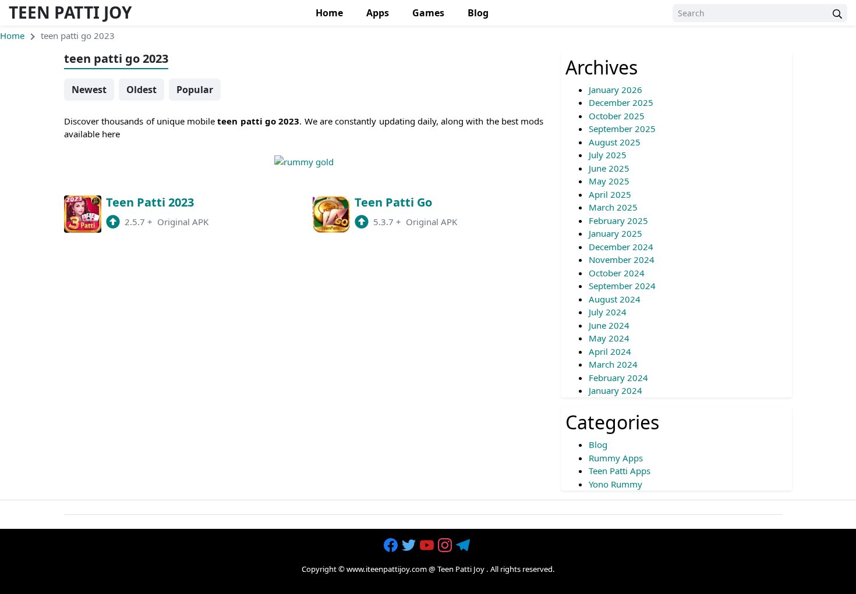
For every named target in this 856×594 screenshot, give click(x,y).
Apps (377, 12)
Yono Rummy (615, 484)
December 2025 (621, 102)
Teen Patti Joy (70, 12)
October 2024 (617, 273)
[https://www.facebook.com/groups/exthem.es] (392, 545)
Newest (89, 89)
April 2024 (610, 351)
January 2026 (615, 89)
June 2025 (609, 168)
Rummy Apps (616, 458)
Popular (194, 89)
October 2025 (617, 116)
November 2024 (622, 259)
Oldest (141, 89)
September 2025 (622, 128)
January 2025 (615, 233)
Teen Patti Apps (619, 470)
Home (329, 12)
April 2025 (610, 194)
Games (428, 12)
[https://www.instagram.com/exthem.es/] (446, 545)
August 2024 (615, 299)
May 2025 (609, 181)
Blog (478, 12)
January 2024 (615, 390)
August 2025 (615, 142)
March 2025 (613, 207)
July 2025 (608, 155)
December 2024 (621, 246)
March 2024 (613, 364)
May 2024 (609, 338)
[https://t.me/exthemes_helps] (464, 545)
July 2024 (608, 312)
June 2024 (609, 325)
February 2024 (618, 377)
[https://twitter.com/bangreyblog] (410, 545)
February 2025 (618, 220)
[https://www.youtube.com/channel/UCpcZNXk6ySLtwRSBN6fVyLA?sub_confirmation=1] (428, 545)
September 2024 (622, 285)
